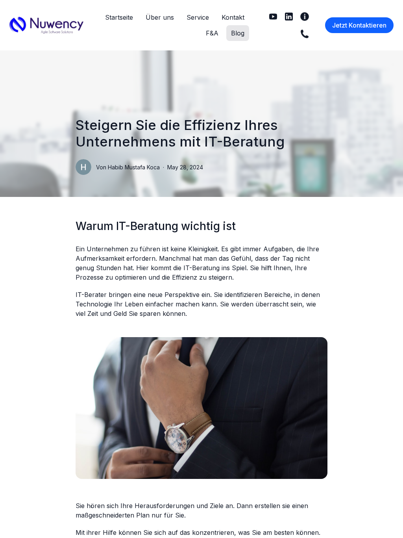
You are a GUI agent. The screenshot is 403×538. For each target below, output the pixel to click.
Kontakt (233, 17)
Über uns (160, 17)
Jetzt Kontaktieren (359, 25)
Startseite (119, 17)
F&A (212, 33)
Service (198, 17)
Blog (237, 33)
